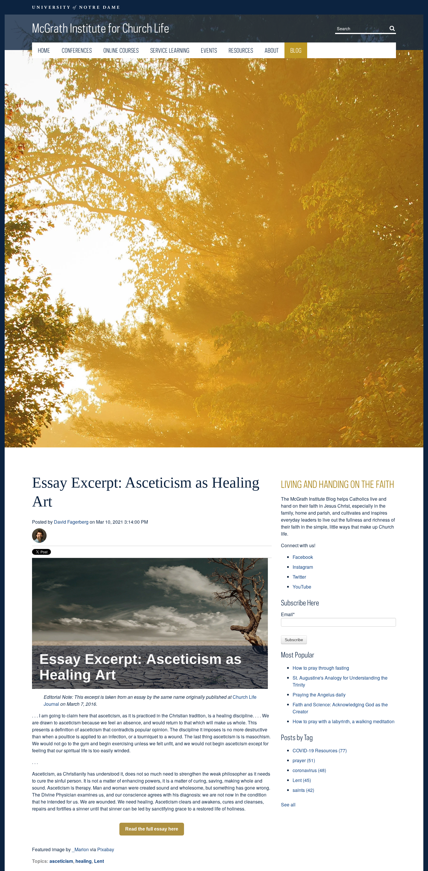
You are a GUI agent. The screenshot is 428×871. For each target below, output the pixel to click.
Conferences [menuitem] (77, 50)
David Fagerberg (71, 521)
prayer (304, 760)
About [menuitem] (272, 50)
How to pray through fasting (321, 667)
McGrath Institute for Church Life (100, 28)
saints (303, 790)
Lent (99, 861)
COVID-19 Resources (320, 750)
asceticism (61, 861)
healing (83, 861)
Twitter (299, 576)
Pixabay (105, 849)
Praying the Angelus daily (319, 694)
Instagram (303, 567)
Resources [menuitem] (241, 50)
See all (288, 804)
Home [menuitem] (44, 50)
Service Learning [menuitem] (169, 50)
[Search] (393, 28)
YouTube (302, 586)
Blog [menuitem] (295, 50)
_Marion (80, 849)
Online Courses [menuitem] (121, 50)
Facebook (303, 557)
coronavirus (309, 770)
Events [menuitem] (209, 50)
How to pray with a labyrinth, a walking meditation (344, 721)
